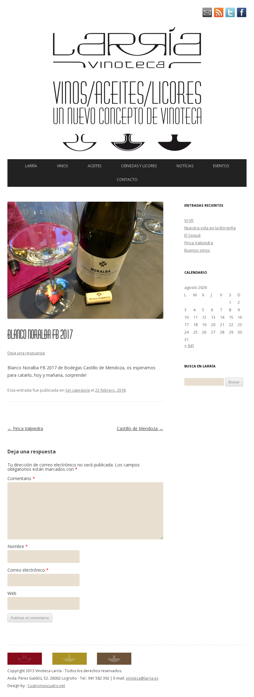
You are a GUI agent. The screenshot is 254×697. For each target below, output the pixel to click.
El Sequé (192, 235)
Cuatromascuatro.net (46, 685)
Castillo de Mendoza (140, 428)
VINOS (62, 166)
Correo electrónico (28, 570)
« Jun (189, 345)
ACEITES (94, 166)
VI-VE (189, 220)
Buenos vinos (197, 250)
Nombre (17, 546)
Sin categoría (77, 390)
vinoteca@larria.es (142, 678)
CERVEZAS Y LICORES (139, 166)
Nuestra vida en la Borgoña (210, 228)
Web (11, 593)
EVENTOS (221, 166)
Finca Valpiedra (25, 428)
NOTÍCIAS (185, 166)
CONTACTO (127, 179)
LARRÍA (31, 166)
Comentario (21, 478)
